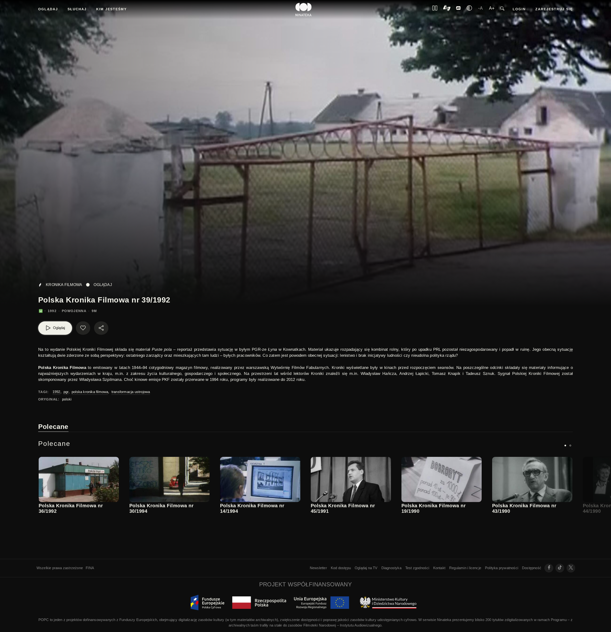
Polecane (53, 426)
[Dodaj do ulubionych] (83, 328)
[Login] (458, 9)
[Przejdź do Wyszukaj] (502, 10)
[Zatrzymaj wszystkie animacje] (435, 9)
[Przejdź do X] (571, 568)
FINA (90, 568)
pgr (65, 392)
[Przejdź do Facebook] (548, 568)
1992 (56, 392)
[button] (565, 445)
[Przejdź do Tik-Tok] (559, 568)
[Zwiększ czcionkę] (491, 9)
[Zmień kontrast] (469, 9)
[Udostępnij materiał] (101, 328)
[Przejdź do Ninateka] (303, 9)
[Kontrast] (446, 9)
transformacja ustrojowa (130, 392)
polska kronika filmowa (90, 392)
